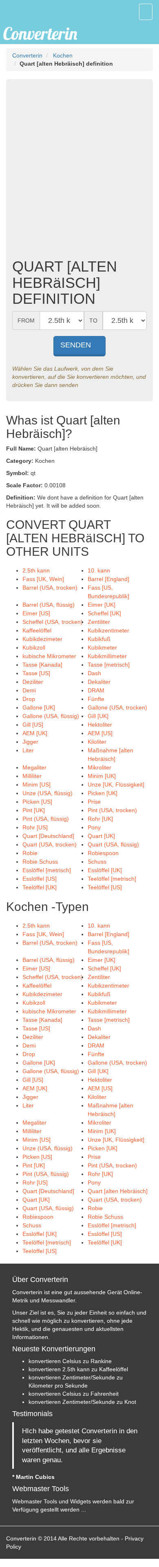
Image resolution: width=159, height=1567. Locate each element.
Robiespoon (103, 853)
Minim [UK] (102, 776)
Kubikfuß (99, 639)
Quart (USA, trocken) (49, 844)
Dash (94, 673)
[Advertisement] (79, 170)
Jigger (30, 741)
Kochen (63, 55)
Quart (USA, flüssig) (113, 844)
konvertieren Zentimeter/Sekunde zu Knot (82, 1402)
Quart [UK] (101, 836)
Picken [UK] (102, 793)
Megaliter (34, 767)
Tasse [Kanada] (42, 664)
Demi (29, 690)
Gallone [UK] (38, 707)
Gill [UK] (98, 716)
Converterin (27, 55)
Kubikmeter (102, 647)
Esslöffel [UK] (105, 870)
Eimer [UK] (101, 604)
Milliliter (32, 776)
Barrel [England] (108, 579)
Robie (30, 853)
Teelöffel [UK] (39, 887)
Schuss (97, 861)
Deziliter (32, 682)
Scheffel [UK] (104, 613)
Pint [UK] (33, 810)
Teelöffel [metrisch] (112, 878)
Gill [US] (32, 724)
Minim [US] (36, 784)
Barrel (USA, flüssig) (48, 604)
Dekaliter (99, 682)
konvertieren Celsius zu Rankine (70, 1361)
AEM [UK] (34, 733)
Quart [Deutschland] (48, 836)
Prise (94, 801)
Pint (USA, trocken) (112, 810)
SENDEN (76, 345)
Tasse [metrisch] (109, 664)
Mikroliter (99, 767)
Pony (94, 827)
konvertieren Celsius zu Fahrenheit (74, 1393)
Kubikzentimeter (108, 630)
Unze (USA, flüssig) (47, 793)
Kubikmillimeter (107, 656)
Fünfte (96, 699)
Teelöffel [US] (105, 887)
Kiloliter (97, 741)
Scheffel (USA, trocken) (52, 622)
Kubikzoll (33, 647)
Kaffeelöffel (36, 630)
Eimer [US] (36, 613)
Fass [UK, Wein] (43, 579)
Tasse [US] (36, 673)
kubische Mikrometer (49, 656)
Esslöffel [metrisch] (46, 870)
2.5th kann (36, 570)
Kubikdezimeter (42, 639)
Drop (28, 699)
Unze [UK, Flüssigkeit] (116, 784)
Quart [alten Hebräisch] (118, 1191)
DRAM (96, 690)
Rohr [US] (35, 827)
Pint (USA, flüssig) (45, 819)
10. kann (99, 570)
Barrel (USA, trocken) (49, 587)
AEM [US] (100, 733)
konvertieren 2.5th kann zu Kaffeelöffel (78, 1369)
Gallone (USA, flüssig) (50, 716)
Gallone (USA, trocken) (117, 707)
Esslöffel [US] (39, 878)
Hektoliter (100, 724)
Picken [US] (37, 801)
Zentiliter (99, 622)
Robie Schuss (40, 861)
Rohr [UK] (100, 819)
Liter (28, 750)
